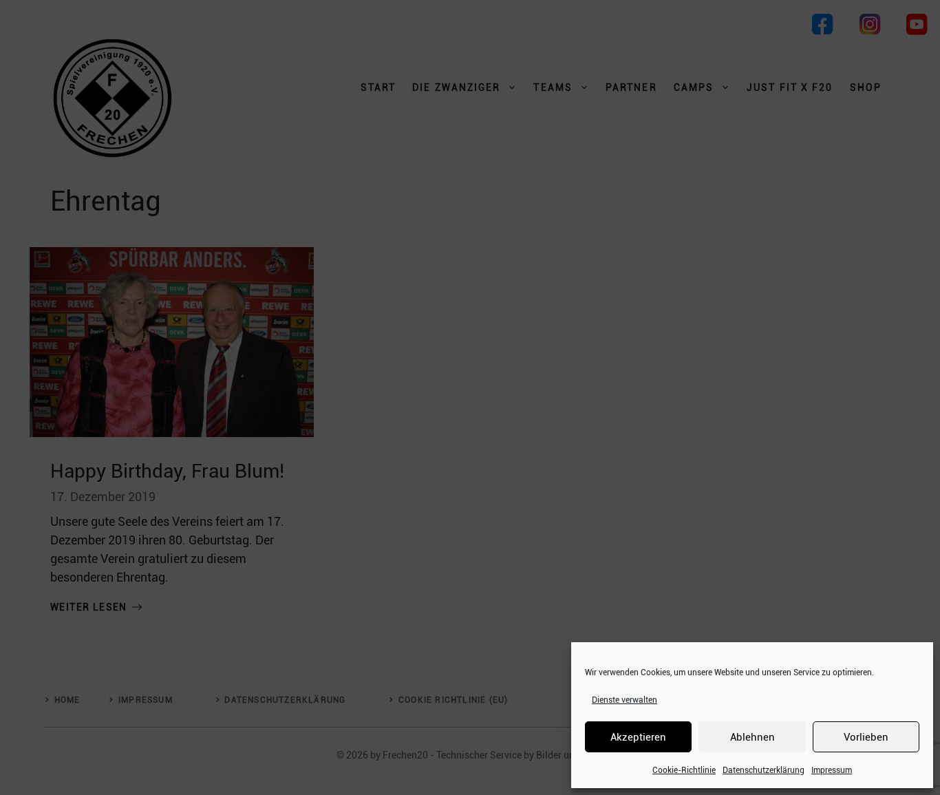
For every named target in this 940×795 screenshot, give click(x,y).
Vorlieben (866, 737)
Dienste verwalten (624, 700)
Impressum (831, 770)
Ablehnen (752, 737)
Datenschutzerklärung (763, 770)
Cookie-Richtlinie (684, 770)
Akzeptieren (638, 737)
